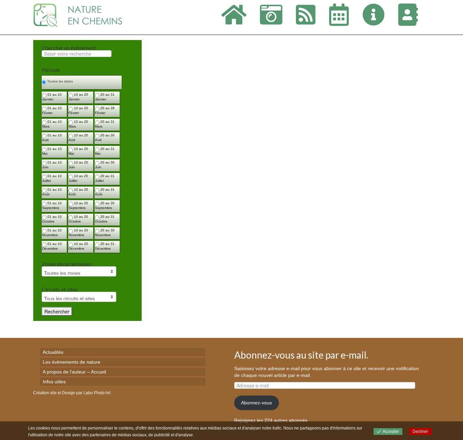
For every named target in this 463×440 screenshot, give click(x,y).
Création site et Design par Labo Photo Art (71, 392)
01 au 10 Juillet (52, 178)
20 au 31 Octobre (105, 219)
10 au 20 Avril (78, 137)
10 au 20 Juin (78, 164)
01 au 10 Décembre (52, 246)
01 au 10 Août (52, 192)
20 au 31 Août (105, 192)
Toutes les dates (59, 81)
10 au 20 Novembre (78, 232)
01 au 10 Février (52, 110)
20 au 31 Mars (105, 124)
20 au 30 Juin (105, 164)
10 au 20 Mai (78, 151)
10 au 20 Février (78, 110)
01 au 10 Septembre (52, 205)
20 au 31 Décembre (105, 246)
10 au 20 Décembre (78, 246)
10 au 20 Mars (78, 124)
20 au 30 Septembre (105, 205)
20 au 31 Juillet (105, 178)
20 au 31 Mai (105, 151)
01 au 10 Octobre (52, 219)
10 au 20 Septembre (78, 205)
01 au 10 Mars (52, 124)
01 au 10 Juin (52, 164)
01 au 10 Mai (52, 151)
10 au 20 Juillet (78, 178)
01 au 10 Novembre (52, 232)
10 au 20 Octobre (78, 219)
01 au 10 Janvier (52, 97)
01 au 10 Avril (52, 137)
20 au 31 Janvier (105, 97)
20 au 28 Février (105, 110)
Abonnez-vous (256, 402)
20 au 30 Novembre (105, 232)
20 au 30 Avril (105, 137)
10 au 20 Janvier (78, 97)
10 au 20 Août (78, 192)
